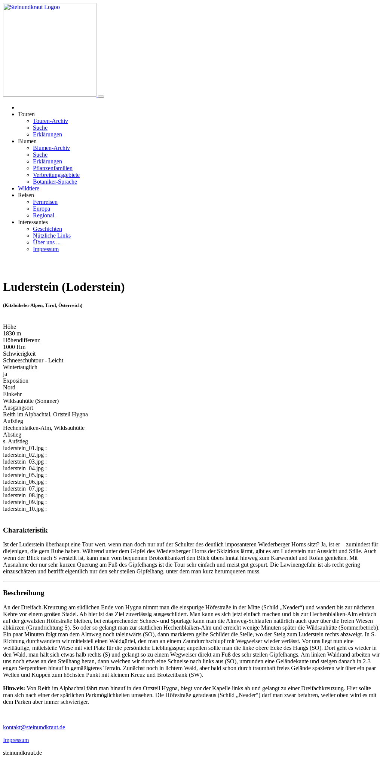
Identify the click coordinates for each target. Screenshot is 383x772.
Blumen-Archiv (51, 148)
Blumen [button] (27, 141)
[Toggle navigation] (101, 97)
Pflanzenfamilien (53, 168)
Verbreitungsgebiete (56, 175)
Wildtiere (28, 188)
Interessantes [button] (33, 222)
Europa (41, 208)
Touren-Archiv (50, 121)
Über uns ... (47, 242)
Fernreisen (45, 202)
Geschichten (47, 229)
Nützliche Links (52, 235)
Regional (43, 215)
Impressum (46, 249)
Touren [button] (26, 114)
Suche (40, 127)
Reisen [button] (26, 195)
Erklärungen (47, 134)
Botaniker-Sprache (55, 181)
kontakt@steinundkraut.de (34, 727)
